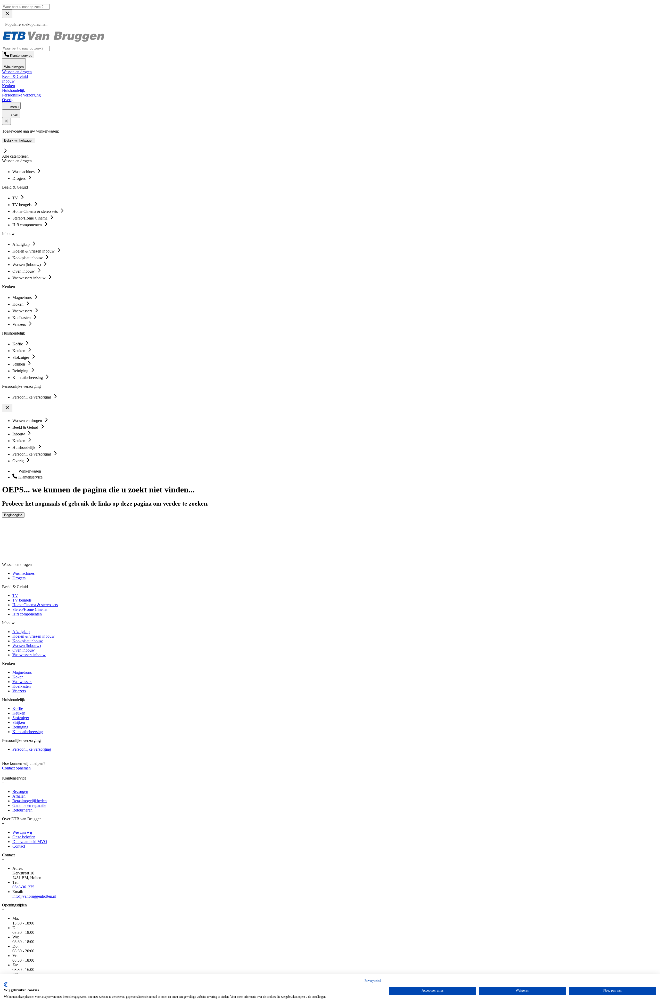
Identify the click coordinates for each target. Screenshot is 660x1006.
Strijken (18, 722)
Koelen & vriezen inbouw (33, 636)
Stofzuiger (20, 718)
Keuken (8, 86)
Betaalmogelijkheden (29, 801)
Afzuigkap (21, 631)
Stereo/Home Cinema (29, 609)
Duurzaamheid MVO (29, 841)
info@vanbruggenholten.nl (34, 896)
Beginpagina (13, 515)
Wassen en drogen (17, 72)
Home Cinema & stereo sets (35, 605)
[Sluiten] (6, 121)
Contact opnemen (16, 768)
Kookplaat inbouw (27, 641)
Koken (17, 677)
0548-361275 (23, 887)
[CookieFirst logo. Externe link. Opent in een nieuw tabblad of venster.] (6, 984)
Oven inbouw (23, 650)
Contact (18, 846)
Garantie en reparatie (29, 805)
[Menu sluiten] (7, 14)
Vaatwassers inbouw (29, 655)
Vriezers (19, 691)
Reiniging (20, 727)
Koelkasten (21, 686)
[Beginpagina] (53, 41)
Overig (7, 100)
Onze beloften (23, 837)
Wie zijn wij (22, 832)
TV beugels (21, 600)
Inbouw (8, 81)
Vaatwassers (22, 681)
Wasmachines (23, 573)
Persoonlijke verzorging (21, 95)
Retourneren (22, 810)
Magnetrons (22, 672)
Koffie (17, 708)
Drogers (19, 578)
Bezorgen (20, 791)
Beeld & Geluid (15, 76)
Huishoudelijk (13, 90)
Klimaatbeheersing (27, 731)
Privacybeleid (373, 981)
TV (15, 595)
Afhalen (19, 796)
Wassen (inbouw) (26, 645)
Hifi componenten (27, 614)
